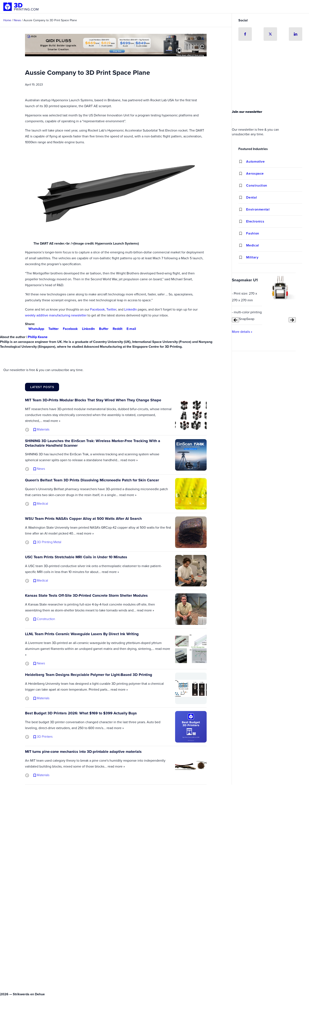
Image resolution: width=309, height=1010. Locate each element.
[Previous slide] (235, 320)
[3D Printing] (21, 7)
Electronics (255, 221)
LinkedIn (130, 309)
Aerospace (255, 173)
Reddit (117, 328)
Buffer (103, 328)
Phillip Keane (38, 336)
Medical (252, 245)
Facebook (97, 309)
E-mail (131, 328)
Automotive (255, 161)
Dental (251, 197)
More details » (242, 331)
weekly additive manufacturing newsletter (56, 315)
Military (252, 257)
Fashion (252, 233)
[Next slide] (292, 320)
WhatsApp (36, 328)
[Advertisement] (270, 76)
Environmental (257, 209)
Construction (256, 185)
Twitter (111, 309)
